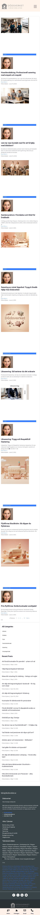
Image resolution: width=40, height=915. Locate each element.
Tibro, (28, 883)
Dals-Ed (25, 873)
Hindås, (4, 876)
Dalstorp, (36, 873)
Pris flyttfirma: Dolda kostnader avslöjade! (19, 606)
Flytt (3, 639)
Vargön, (31, 885)
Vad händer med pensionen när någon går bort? (18, 732)
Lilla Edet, (10, 878)
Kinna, (18, 876)
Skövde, (20, 882)
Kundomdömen (8, 812)
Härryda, (15, 876)
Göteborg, (5, 866)
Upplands (35, 869)
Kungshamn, (29, 876)
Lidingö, (23, 868)
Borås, (16, 873)
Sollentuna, (16, 869)
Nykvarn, (36, 868)
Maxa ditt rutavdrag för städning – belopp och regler (19, 676)
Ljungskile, (21, 878)
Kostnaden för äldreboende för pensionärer (16, 701)
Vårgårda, (26, 885)
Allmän (4, 631)
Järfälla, (15, 868)
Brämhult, (20, 873)
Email (24, 913)
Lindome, (15, 878)
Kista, (19, 868)
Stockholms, (17, 866)
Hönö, (10, 876)
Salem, (11, 869)
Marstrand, (27, 878)
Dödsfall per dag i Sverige (10, 718)
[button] (35, 7)
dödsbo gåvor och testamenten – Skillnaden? (17, 740)
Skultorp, (24, 882)
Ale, (28, 871)
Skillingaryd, (14, 882)
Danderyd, (28, 866)
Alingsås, (32, 871)
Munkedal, (15, 880)
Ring (32, 913)
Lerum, (34, 876)
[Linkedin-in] (22, 895)
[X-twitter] (17, 895)
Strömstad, (13, 883)
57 (24, 618)
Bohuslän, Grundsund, (14, 887)
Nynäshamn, (5, 869)
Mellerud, (32, 878)
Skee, (9, 882)
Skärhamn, (5, 882)
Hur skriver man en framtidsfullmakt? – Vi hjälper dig (19, 725)
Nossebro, (21, 880)
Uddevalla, (11, 885)
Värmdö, (8, 871)
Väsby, (4, 871)
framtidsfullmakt (6, 643)
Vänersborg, (5, 887)
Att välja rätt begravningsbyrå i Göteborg (15, 693)
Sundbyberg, (26, 869)
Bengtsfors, (5, 873)
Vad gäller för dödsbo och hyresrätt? (14, 747)
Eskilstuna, (11, 866)
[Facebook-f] (13, 895)
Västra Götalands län (21, 871)
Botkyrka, (23, 866)
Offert (8, 913)
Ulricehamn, (17, 885)
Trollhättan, (5, 885)
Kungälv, (23, 876)
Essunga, (4, 875)
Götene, (15, 875)
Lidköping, (5, 878)
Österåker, (13, 871)
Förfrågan (16, 913)
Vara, (22, 885)
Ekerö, (33, 866)
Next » (28, 618)
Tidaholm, (33, 883)
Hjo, (8, 876)
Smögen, (29, 882)
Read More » (4, 82)
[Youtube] (26, 895)
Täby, (31, 869)
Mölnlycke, (10, 880)
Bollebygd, (11, 873)
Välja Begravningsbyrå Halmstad (13, 669)
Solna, (20, 869)
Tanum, (25, 883)
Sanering (4, 647)
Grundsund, (29, 875)
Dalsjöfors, (30, 873)
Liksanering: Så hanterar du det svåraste (18, 371)
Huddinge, (10, 868)
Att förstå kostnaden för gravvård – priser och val (18, 661)
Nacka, (27, 868)
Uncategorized (6, 651)
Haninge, (4, 868)
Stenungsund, (6, 883)
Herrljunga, (35, 875)
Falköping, (10, 875)
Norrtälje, (31, 868)
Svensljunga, (19, 883)
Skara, (31, 880)
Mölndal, (4, 880)
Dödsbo (4, 635)
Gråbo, (19, 875)
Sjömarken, (27, 880)
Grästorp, (23, 875)
